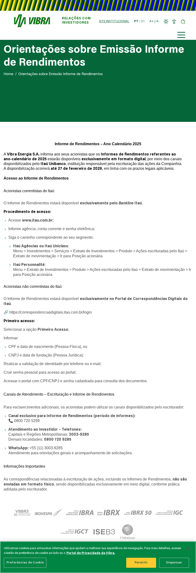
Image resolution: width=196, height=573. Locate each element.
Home (8, 74)
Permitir (141, 562)
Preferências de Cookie (25, 562)
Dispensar (174, 562)
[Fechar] (188, 549)
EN (143, 21)
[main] (98, 557)
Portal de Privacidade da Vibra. (90, 553)
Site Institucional (114, 21)
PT (136, 21)
